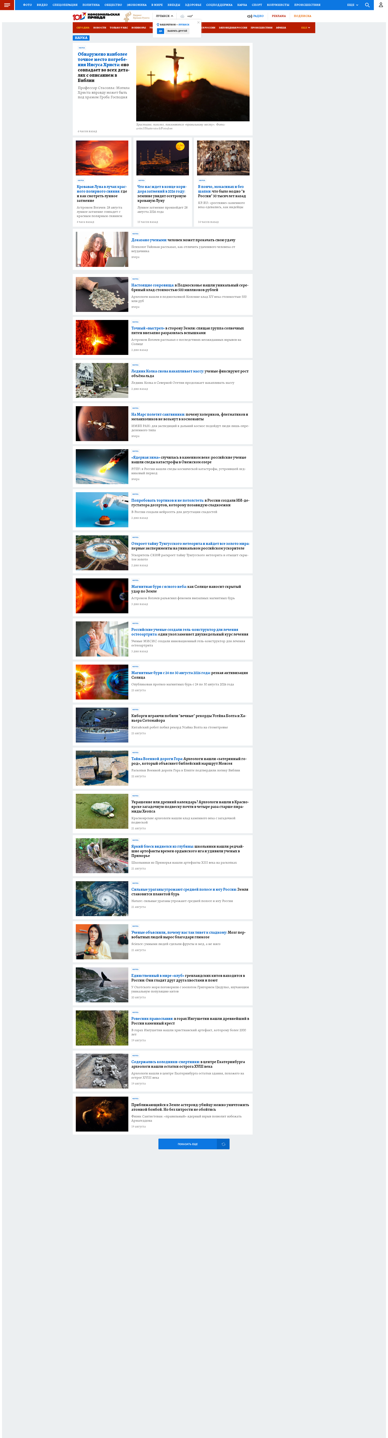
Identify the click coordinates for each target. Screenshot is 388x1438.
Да (160, 31)
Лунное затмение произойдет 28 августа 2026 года (162, 209)
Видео (42, 5)
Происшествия (307, 5)
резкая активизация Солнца (189, 675)
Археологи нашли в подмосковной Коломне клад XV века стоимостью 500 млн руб (189, 299)
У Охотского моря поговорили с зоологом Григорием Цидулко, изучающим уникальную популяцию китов (190, 989)
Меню (7, 5)
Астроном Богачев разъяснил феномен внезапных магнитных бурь (183, 598)
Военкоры (139, 27)
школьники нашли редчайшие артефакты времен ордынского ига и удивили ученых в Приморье (187, 851)
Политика (91, 5)
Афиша (281, 27)
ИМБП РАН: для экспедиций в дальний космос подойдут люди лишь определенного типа (190, 428)
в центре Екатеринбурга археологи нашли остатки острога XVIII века (188, 1064)
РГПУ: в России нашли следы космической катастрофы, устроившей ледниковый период (188, 471)
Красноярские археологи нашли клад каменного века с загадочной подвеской (183, 820)
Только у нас (119, 27)
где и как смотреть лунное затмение (102, 193)
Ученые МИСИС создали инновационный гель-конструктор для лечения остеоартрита (188, 643)
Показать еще (188, 1144)
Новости (99, 27)
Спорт (257, 5)
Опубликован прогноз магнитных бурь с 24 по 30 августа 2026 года (182, 684)
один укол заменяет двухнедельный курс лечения (189, 632)
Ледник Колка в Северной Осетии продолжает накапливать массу (182, 383)
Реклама (279, 16)
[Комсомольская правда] (96, 16)
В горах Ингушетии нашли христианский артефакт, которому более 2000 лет (188, 1032)
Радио (258, 16)
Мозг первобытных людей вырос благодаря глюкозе (188, 934)
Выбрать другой (177, 31)
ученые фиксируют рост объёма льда (190, 373)
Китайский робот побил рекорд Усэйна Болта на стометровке (179, 727)
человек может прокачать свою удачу (183, 240)
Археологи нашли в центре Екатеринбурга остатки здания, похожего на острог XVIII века (187, 1075)
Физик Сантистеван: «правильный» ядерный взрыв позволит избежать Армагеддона (186, 1118)
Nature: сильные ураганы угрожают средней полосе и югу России (182, 901)
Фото (27, 5)
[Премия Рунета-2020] (135, 16)
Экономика (137, 5)
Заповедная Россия (233, 27)
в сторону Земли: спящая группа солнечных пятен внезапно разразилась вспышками (187, 330)
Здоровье (193, 5)
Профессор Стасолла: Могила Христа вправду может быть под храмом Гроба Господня (104, 92)
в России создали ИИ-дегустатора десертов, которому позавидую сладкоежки (190, 502)
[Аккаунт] (381, 5)
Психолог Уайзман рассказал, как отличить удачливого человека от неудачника (183, 249)
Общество (113, 5)
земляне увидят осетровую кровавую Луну (162, 193)
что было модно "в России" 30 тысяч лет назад (222, 191)
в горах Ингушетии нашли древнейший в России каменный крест (190, 1021)
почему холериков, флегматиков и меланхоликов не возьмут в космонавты (189, 416)
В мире (157, 5)
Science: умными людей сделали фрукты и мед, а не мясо (175, 944)
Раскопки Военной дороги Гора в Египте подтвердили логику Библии (185, 770)
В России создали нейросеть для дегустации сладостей (174, 512)
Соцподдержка (219, 5)
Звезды (174, 5)
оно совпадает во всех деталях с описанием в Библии (104, 67)
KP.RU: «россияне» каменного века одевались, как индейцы (221, 205)
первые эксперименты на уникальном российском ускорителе (190, 546)
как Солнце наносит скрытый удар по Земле (186, 589)
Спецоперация (65, 5)
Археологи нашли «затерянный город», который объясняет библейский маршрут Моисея (189, 761)
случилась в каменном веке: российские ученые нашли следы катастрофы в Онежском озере (188, 459)
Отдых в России (203, 27)
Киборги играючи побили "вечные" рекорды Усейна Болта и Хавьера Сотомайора (188, 718)
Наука (242, 5)
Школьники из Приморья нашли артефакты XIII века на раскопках (184, 862)
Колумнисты (278, 5)
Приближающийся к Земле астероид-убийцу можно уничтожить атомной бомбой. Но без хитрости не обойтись (190, 1107)
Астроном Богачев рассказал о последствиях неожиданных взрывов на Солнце (186, 342)
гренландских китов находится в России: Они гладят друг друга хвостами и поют (188, 978)
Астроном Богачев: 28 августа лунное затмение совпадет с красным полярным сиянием (99, 211)
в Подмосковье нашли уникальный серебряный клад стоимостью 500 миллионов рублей (190, 287)
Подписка (302, 16)
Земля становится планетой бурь (189, 891)
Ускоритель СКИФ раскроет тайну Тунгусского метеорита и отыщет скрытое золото (190, 557)
